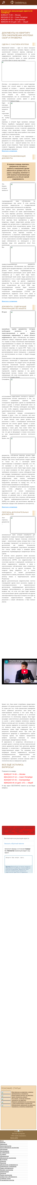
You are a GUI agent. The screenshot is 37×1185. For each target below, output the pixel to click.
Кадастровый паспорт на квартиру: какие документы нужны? (22, 1096)
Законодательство (5, 1146)
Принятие (3, 1163)
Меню (2, 1141)
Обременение (4, 1156)
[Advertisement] (17, 617)
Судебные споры (5, 1178)
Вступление (3, 1159)
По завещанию (4, 1152)
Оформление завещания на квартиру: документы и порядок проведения (24, 1105)
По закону (3, 1154)
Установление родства (7, 1180)
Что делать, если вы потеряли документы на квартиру (21, 1099)
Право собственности (6, 1168)
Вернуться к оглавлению (9, 151)
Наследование (4, 1151)
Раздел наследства (6, 1175)
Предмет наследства (6, 1170)
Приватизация (4, 1171)
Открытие (3, 1161)
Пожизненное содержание (8, 1166)
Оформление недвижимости (9, 1164)
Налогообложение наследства (9, 1147)
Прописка (3, 1173)
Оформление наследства (8, 1158)
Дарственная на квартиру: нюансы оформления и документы (22, 1092)
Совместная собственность (8, 1176)
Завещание (3, 1144)
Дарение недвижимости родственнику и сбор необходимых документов (23, 1102)
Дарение (2, 1142)
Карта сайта (14, 1138)
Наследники (3, 1149)
